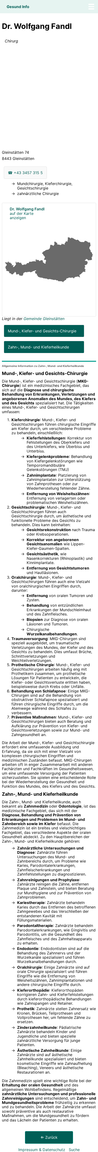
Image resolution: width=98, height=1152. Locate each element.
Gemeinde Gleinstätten (44, 318)
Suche (74, 1149)
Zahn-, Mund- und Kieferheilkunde (38, 347)
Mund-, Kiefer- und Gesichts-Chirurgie (42, 331)
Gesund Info (18, 6)
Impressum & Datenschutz (41, 1149)
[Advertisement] (49, 97)
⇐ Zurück (49, 1137)
